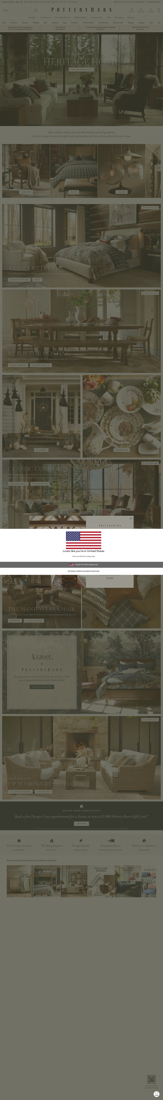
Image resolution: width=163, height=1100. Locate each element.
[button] (156, 1094)
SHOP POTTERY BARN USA (87, 565)
